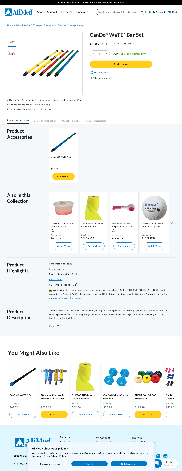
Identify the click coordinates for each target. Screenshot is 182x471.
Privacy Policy (58, 456)
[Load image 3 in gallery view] (12, 42)
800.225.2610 (22, 456)
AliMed (27, 463)
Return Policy (56, 279)
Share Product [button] (101, 72)
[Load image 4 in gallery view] (12, 53)
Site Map (137, 437)
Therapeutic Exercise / (56, 25)
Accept (89, 463)
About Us (65, 437)
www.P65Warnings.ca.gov (68, 298)
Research (67, 12)
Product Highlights (70, 120)
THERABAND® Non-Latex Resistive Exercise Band (92, 225)
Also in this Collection (44, 120)
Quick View (63, 246)
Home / (11, 25)
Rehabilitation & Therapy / (29, 25)
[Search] (142, 12)
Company (82, 12)
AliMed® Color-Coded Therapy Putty (62, 225)
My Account (103, 437)
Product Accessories (18, 120)
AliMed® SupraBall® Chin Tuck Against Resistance (153, 225)
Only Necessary (129, 463)
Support (52, 12)
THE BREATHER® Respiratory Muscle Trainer (122, 225)
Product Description (95, 120)
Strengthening (75, 25)
